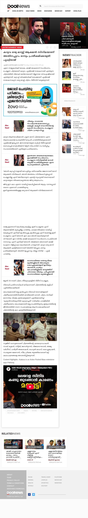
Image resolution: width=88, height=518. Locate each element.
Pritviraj (34, 410)
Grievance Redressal (16, 489)
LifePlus (44, 480)
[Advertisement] (30, 100)
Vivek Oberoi (21, 413)
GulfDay (44, 486)
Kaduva (26, 410)
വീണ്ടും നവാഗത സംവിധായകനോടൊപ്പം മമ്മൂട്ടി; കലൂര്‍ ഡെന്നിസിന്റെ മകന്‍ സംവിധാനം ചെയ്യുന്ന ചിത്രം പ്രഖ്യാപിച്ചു (40, 126)
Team (9, 477)
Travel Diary (45, 477)
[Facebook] (29, 494)
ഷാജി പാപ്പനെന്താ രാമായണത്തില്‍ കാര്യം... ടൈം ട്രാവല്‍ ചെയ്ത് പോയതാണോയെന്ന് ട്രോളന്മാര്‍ (13, 456)
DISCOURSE (48, 11)
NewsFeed (58, 483)
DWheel (30, 480)
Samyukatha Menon (46, 410)
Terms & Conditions (15, 483)
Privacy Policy (13, 480)
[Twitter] (33, 494)
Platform (58, 477)
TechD (30, 477)
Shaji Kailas (10, 413)
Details (30, 486)
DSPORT (68, 11)
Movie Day (58, 480)
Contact (10, 486)
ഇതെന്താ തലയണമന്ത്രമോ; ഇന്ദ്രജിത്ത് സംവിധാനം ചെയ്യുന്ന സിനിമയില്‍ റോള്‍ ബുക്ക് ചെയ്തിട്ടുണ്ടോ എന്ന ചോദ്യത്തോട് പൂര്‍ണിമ (40, 160)
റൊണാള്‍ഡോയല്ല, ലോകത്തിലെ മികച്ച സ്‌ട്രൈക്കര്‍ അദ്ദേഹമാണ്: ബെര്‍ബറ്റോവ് (78, 92)
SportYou (44, 483)
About (9, 475)
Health (30, 483)
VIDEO (39, 11)
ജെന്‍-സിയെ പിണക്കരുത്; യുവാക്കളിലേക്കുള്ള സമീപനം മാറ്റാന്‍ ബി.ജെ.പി (71, 41)
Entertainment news (13, 410)
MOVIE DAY (58, 11)
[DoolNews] (17, 6)
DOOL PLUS (77, 11)
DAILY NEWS (30, 11)
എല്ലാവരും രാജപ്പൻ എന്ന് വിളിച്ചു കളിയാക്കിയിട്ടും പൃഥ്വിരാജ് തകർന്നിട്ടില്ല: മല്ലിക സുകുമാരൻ (34, 458)
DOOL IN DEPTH (17, 11)
